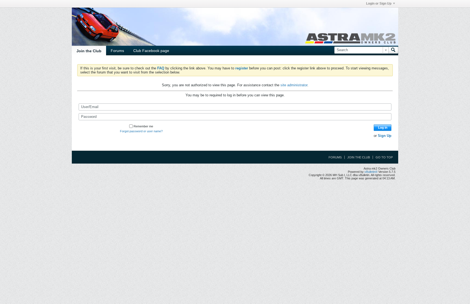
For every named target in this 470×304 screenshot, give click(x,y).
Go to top (384, 157)
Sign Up (384, 136)
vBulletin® (371, 171)
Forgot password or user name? (141, 131)
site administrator (293, 85)
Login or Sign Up (378, 3)
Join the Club (88, 51)
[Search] (393, 50)
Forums (117, 50)
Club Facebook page (151, 50)
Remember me (143, 126)
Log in (382, 128)
